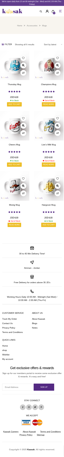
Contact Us (7, 323)
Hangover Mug (49, 205)
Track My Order (9, 319)
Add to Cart (14, 104)
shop (4, 350)
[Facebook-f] (23, 407)
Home (19, 26)
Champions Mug (48, 84)
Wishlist (5, 354)
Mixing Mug (14, 205)
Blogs (34, 323)
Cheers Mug (14, 144)
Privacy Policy (8, 328)
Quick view (23, 65)
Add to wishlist (23, 58)
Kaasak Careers (10, 431)
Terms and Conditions (12, 332)
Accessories (32, 26)
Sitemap (41, 435)
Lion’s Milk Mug (49, 144)
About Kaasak (38, 319)
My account (7, 359)
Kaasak (31, 449)
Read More (48, 104)
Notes (35, 328)
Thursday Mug (14, 84)
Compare (23, 73)
